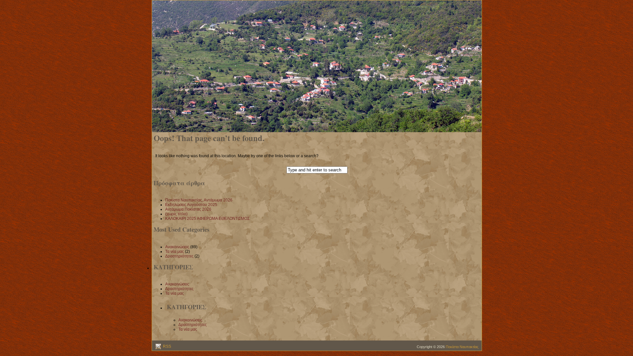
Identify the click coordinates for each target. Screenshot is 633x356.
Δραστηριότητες (179, 256)
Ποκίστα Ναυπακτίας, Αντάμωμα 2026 (198, 200)
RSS (166, 346)
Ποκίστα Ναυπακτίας (462, 347)
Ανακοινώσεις (177, 247)
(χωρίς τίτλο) (176, 214)
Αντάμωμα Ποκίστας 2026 (188, 209)
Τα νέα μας (174, 251)
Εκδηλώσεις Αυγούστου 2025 (191, 204)
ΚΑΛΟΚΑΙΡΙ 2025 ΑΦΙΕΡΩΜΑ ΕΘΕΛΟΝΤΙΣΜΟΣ (207, 218)
